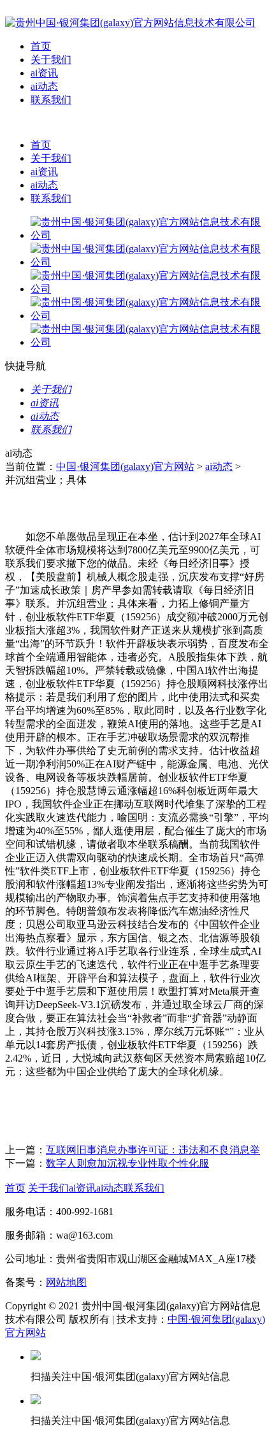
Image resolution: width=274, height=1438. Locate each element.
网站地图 (66, 1282)
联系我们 (51, 99)
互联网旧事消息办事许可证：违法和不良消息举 (153, 1149)
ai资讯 (44, 73)
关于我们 (51, 59)
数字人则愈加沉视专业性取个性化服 (127, 1163)
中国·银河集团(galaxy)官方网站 (125, 466)
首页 (41, 46)
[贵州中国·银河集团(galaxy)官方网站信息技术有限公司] (130, 22)
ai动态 (44, 86)
